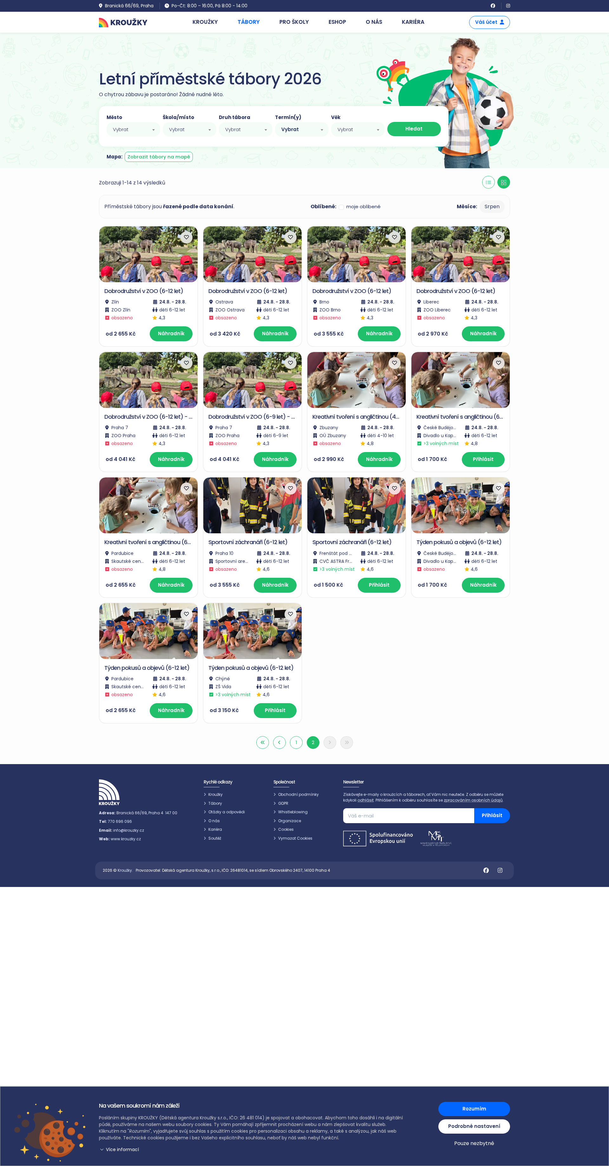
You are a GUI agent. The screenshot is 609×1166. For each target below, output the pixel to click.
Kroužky (215, 794)
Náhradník (171, 333)
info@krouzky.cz (128, 830)
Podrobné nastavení (474, 1126)
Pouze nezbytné (474, 1143)
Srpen (492, 206)
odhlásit (365, 800)
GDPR (283, 803)
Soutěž (214, 838)
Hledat (413, 128)
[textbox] (133, 129)
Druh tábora (234, 117)
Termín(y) (288, 117)
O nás (214, 820)
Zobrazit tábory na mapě (159, 156)
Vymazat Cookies (295, 838)
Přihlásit (483, 459)
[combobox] (133, 129)
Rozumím (474, 1108)
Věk (335, 117)
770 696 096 (120, 821)
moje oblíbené (363, 206)
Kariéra (215, 829)
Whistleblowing (293, 812)
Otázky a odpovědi (226, 812)
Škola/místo (178, 117)
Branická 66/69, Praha (129, 6)
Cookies (286, 829)
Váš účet (486, 22)
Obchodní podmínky (298, 794)
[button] (252, 1149)
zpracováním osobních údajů (473, 800)
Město (114, 117)
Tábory (215, 803)
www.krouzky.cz (126, 839)
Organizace (289, 820)
